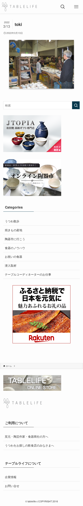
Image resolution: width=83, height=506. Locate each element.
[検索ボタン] (62, 7)
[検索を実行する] (76, 105)
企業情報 (10, 477)
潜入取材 (10, 265)
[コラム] (19, 7)
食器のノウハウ (15, 248)
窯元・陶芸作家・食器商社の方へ (26, 436)
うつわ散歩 (12, 221)
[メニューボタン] (76, 7)
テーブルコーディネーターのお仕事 (28, 274)
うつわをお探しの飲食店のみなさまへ (29, 445)
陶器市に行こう (15, 239)
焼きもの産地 (13, 230)
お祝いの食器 (13, 256)
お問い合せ (12, 486)
